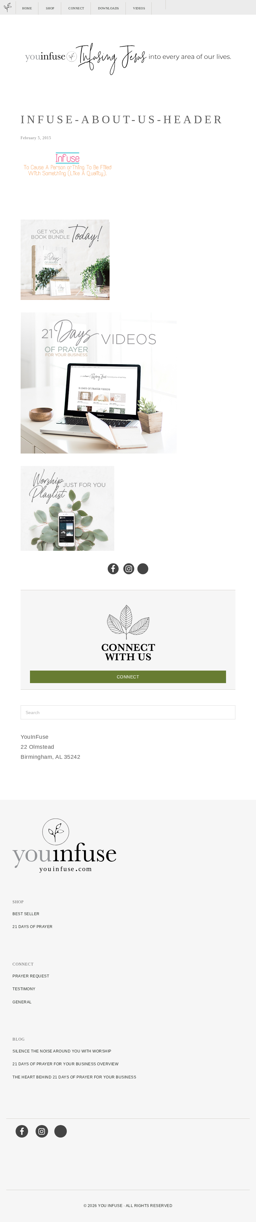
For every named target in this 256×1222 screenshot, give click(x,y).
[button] (159, 4)
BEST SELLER (26, 914)
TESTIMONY (24, 989)
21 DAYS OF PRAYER (32, 927)
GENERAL (22, 1002)
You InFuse (110, 1206)
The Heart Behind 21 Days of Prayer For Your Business (74, 1077)
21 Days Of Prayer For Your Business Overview (65, 1064)
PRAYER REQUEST (30, 976)
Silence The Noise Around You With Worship (61, 1051)
